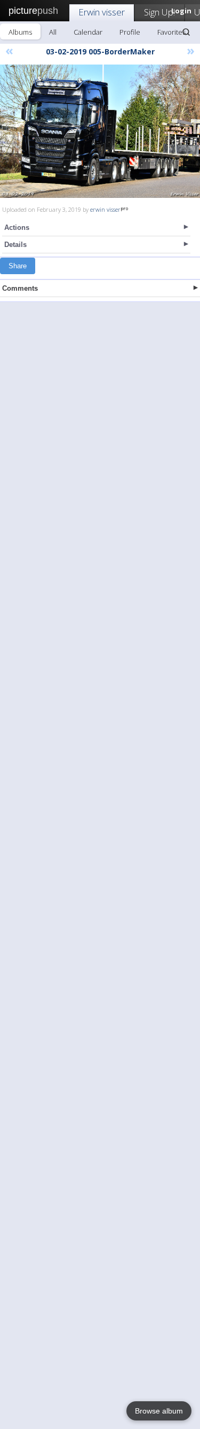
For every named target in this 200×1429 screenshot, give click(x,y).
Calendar (88, 32)
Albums (20, 32)
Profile (129, 32)
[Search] (186, 32)
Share (18, 266)
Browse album (159, 1411)
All (53, 32)
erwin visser (105, 209)
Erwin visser (101, 12)
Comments (20, 288)
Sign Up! (159, 12)
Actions (16, 227)
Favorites (171, 32)
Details (15, 245)
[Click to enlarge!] (100, 131)
